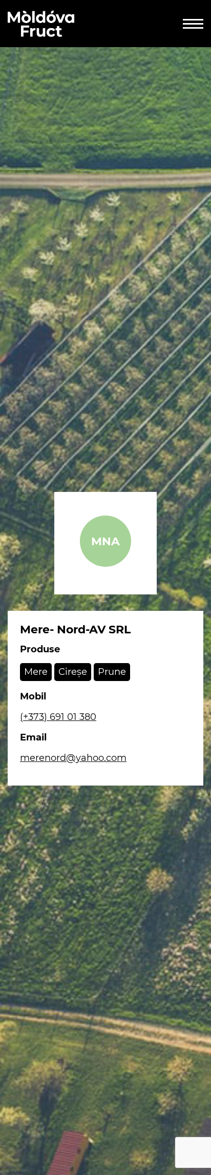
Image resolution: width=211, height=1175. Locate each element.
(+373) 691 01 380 (58, 717)
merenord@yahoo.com (73, 758)
